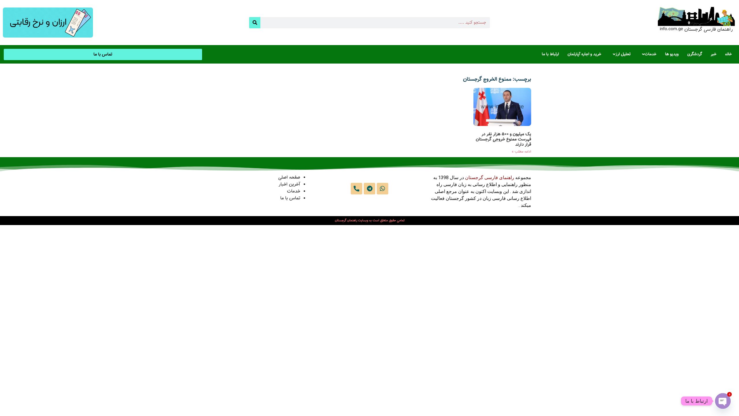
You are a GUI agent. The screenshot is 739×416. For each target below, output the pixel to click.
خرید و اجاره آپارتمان (584, 54)
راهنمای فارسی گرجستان (489, 177)
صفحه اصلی (289, 177)
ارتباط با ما (550, 54)
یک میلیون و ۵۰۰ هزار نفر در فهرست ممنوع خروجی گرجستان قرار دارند (503, 139)
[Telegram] (369, 188)
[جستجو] (254, 22)
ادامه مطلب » (521, 151)
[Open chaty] (723, 401)
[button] (648, 54)
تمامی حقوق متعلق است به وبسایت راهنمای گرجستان (369, 220)
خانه (728, 54)
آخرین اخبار (289, 184)
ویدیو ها (672, 54)
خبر (713, 54)
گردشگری (694, 54)
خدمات (650, 54)
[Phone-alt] (356, 188)
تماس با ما (290, 198)
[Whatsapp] (382, 188)
